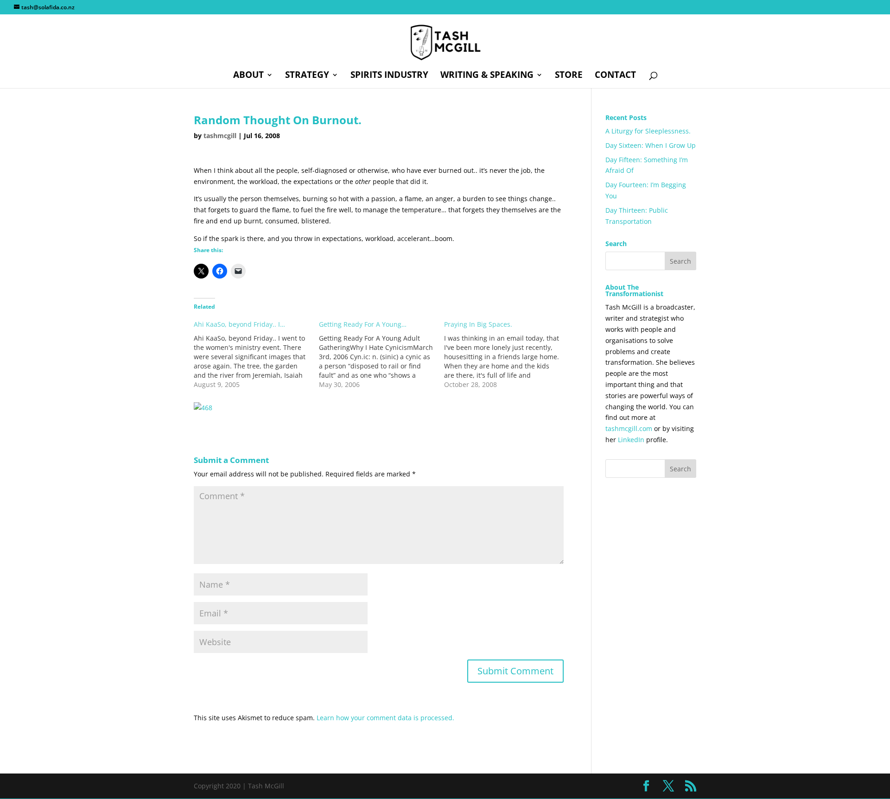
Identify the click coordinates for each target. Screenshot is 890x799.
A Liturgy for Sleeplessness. (648, 131)
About (248, 76)
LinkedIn (631, 439)
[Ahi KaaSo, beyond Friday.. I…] (256, 354)
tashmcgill (219, 135)
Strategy (307, 76)
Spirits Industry (389, 76)
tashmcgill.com (628, 428)
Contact (615, 76)
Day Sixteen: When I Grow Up (650, 145)
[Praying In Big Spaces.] (506, 354)
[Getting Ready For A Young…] (381, 354)
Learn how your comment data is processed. (385, 717)
